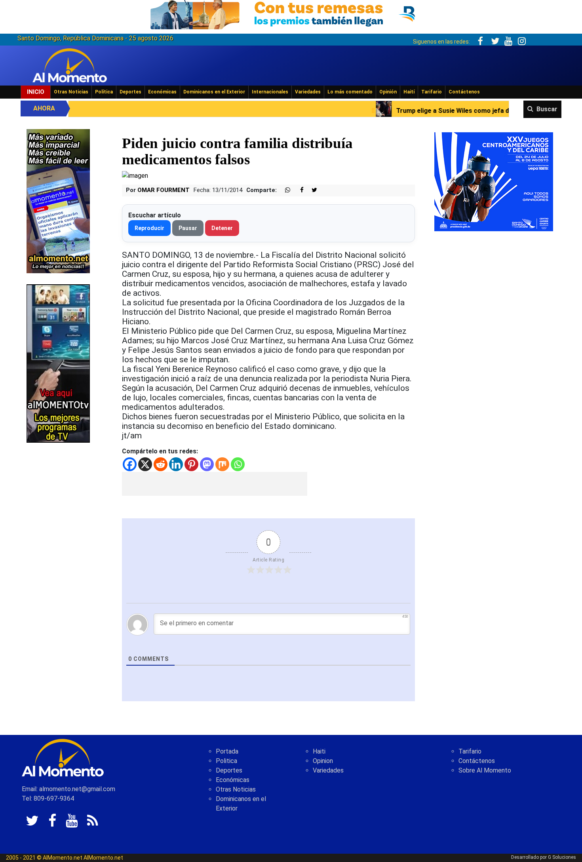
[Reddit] (160, 464)
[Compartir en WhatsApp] (284, 190)
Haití (409, 92)
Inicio (35, 91)
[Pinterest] (191, 464)
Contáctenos (464, 92)
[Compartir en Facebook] (298, 190)
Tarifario (431, 92)
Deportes (130, 92)
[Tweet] (311, 190)
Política (104, 92)
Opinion (323, 761)
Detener (222, 228)
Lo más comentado (350, 92)
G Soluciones (562, 857)
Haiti (319, 751)
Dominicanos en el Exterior (214, 92)
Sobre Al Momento (484, 770)
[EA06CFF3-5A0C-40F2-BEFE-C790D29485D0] (58, 363)
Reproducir (149, 228)
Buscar (546, 109)
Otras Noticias (71, 92)
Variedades (308, 92)
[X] (145, 464)
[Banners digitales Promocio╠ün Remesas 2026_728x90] (291, 13)
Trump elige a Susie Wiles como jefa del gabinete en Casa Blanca (426, 110)
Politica (226, 761)
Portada (227, 751)
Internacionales (270, 92)
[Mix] (222, 464)
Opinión (388, 92)
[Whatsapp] (238, 464)
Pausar (188, 228)
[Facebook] (130, 464)
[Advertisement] (214, 484)
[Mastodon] (207, 464)
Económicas (162, 92)
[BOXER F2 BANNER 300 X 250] (493, 181)
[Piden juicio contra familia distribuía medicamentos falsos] (135, 175)
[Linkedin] (176, 464)
